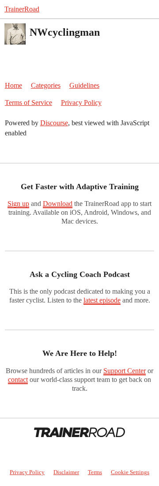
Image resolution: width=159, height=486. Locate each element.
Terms (95, 472)
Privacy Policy (81, 102)
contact (18, 379)
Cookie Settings (130, 472)
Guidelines (84, 85)
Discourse (54, 123)
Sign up (18, 203)
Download (57, 203)
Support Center (124, 370)
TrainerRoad (21, 9)
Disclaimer (66, 472)
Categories (46, 85)
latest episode (102, 300)
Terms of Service (28, 102)
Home (13, 85)
